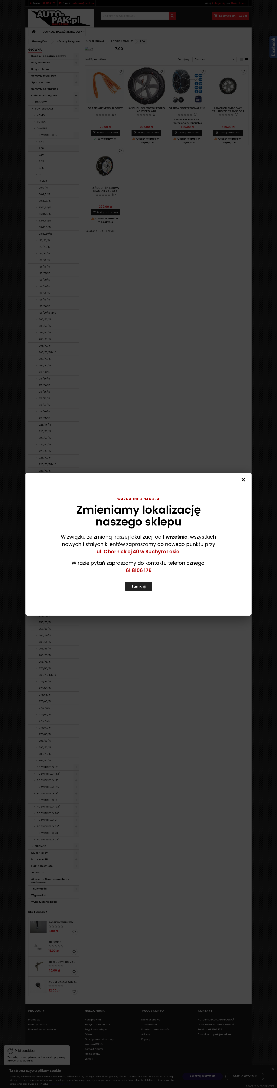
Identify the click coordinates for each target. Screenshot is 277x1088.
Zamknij (139, 586)
